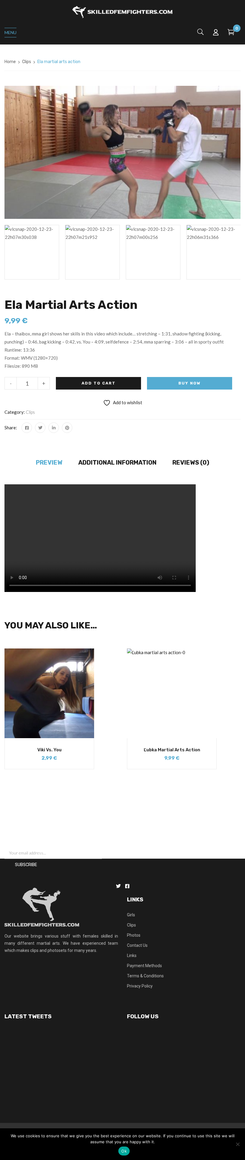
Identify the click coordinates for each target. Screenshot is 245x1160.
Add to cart (99, 383)
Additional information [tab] (117, 462)
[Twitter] (40, 427)
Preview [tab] (49, 462)
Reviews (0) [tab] (190, 462)
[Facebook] (27, 427)
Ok (124, 1151)
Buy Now (189, 383)
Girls (131, 914)
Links (132, 955)
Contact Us (137, 945)
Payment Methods (144, 965)
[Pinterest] (67, 427)
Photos (133, 935)
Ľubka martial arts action (172, 750)
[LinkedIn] (53, 427)
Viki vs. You (49, 750)
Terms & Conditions (145, 975)
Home (10, 61)
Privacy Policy (140, 986)
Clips (26, 61)
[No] (238, 1144)
